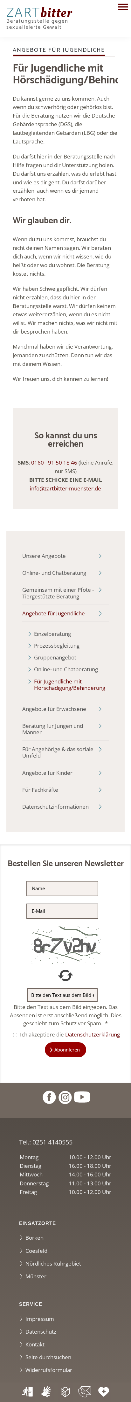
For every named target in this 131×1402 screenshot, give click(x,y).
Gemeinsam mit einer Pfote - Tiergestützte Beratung (58, 593)
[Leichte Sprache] (65, 1392)
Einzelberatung (52, 633)
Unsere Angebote (44, 555)
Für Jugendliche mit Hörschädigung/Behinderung (68, 684)
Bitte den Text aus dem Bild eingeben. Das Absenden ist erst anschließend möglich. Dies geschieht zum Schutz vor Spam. (65, 1015)
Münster (35, 1276)
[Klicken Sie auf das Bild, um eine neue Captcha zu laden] (65, 944)
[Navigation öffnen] (123, 8)
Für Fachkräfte (40, 789)
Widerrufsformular (48, 1370)
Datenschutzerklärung (92, 1034)
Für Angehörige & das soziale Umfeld (57, 752)
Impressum (39, 1318)
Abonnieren (67, 1049)
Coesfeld (36, 1250)
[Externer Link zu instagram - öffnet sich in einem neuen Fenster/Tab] (65, 1096)
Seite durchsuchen (48, 1357)
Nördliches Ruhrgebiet (53, 1263)
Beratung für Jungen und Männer (52, 729)
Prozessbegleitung (56, 645)
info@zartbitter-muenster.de (65, 488)
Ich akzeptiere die (69, 1034)
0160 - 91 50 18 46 (54, 462)
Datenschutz (40, 1331)
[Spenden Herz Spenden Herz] (103, 1392)
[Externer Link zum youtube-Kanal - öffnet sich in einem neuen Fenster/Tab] (82, 1096)
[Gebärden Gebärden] (46, 1392)
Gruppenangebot (55, 657)
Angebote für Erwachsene (54, 709)
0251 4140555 (52, 1141)
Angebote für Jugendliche (53, 613)
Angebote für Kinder (47, 772)
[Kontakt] (84, 1392)
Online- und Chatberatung (54, 572)
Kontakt (35, 1344)
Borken (34, 1237)
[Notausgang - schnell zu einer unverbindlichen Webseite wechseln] (27, 1392)
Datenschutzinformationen (55, 806)
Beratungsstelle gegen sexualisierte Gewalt (39, 20)
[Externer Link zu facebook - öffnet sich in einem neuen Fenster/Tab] (49, 1096)
